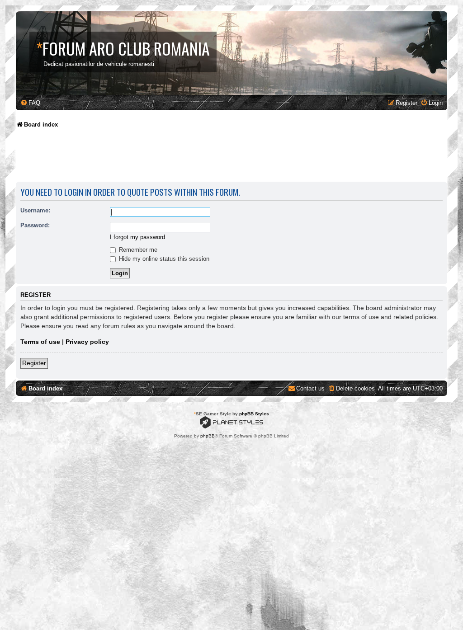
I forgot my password (137, 237)
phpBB (207, 435)
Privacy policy (87, 341)
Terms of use (40, 341)
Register (34, 363)
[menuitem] (30, 102)
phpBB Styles (254, 413)
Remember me (137, 249)
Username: (35, 210)
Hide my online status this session (163, 258)
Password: (35, 225)
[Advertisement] (180, 158)
